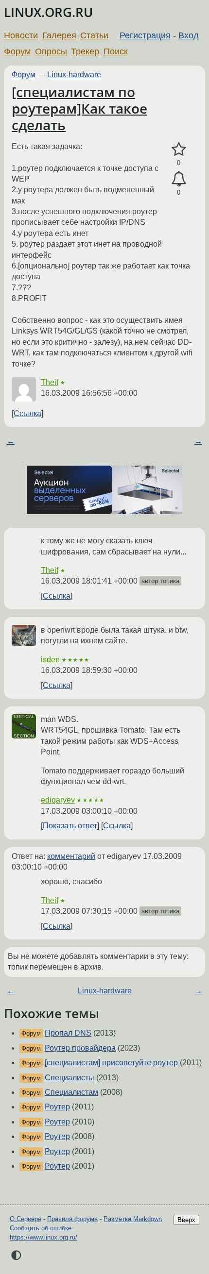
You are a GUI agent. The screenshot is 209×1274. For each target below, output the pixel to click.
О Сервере (25, 1219)
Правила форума (72, 1219)
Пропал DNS (68, 1033)
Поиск (116, 51)
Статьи (94, 35)
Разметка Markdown (133, 1219)
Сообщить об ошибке (40, 1228)
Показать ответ (70, 825)
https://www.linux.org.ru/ (43, 1237)
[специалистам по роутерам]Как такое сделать (79, 108)
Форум (17, 51)
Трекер (85, 51)
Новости (21, 35)
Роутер (57, 1107)
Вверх (186, 1220)
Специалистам (71, 1092)
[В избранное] (179, 149)
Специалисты (69, 1077)
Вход (188, 35)
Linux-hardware (74, 74)
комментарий (71, 856)
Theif (49, 382)
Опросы (51, 51)
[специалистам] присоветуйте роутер (111, 1062)
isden (50, 659)
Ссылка (27, 413)
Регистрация (145, 35)
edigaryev (58, 800)
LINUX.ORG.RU (48, 12)
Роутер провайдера (80, 1048)
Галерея (59, 35)
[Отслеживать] (179, 179)
